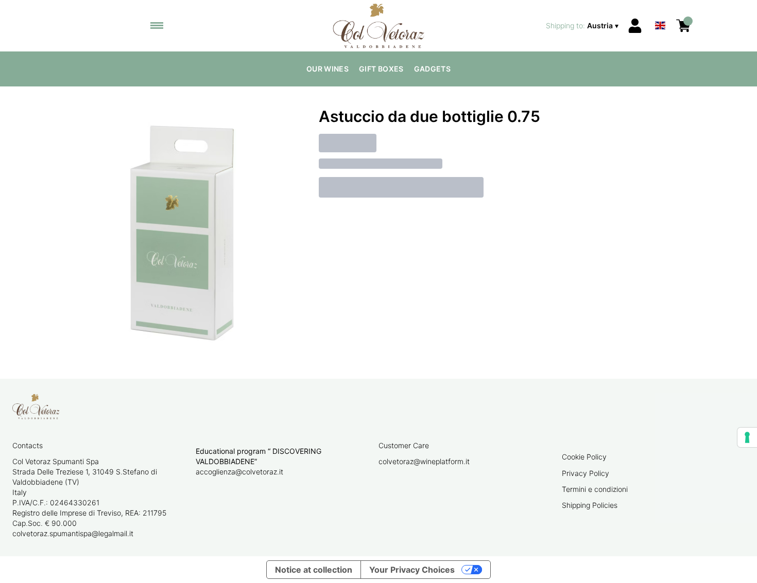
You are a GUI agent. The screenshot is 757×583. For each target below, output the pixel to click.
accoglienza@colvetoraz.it (239, 471)
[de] (660, 12)
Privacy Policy (585, 473)
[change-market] (583, 26)
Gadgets (432, 68)
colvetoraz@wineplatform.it (424, 461)
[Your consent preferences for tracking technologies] (747, 437)
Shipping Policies (589, 505)
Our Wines (327, 68)
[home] (379, 25)
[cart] (683, 26)
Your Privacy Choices (412, 569)
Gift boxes (381, 68)
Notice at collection (313, 569)
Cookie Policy (584, 456)
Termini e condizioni (595, 489)
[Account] (635, 26)
